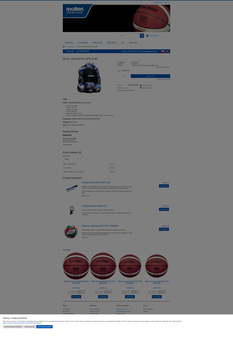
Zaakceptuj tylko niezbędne (13, 326)
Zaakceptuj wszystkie (44, 326)
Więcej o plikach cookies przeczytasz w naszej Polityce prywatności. (22, 323)
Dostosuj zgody (30, 326)
